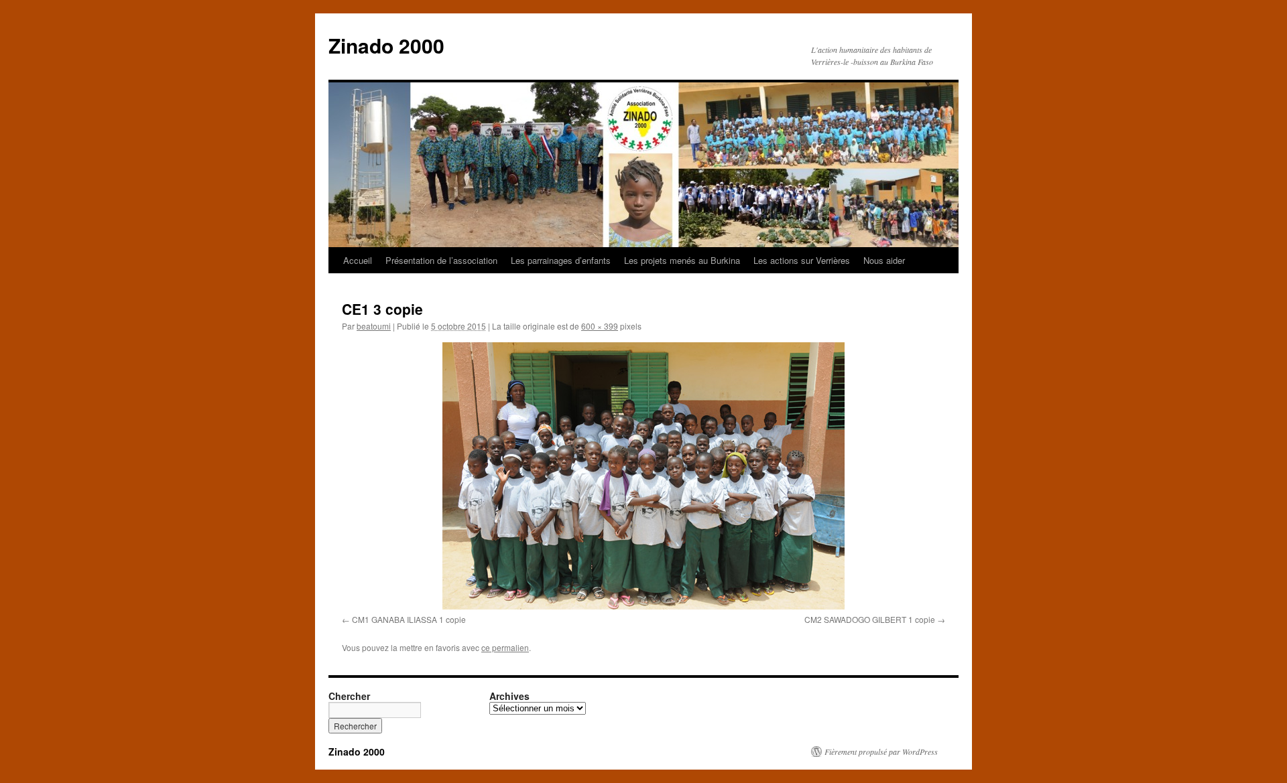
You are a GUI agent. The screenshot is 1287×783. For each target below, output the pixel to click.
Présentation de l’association (441, 260)
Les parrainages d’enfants (561, 260)
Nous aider (884, 260)
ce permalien (505, 647)
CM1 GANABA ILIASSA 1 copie (409, 619)
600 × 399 (599, 326)
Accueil (357, 260)
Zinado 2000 (386, 45)
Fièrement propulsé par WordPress (881, 751)
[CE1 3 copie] (643, 476)
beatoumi (374, 326)
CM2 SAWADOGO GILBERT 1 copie (869, 619)
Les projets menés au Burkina (682, 260)
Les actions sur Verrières (801, 260)
